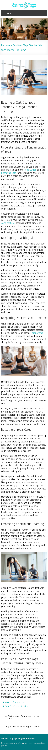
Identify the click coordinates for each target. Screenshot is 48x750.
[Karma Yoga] (24, 3)
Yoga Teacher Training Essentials (25, 726)
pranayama (37, 333)
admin (7, 702)
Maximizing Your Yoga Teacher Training (21, 717)
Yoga (7, 706)
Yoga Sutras (30, 170)
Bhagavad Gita (8, 173)
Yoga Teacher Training (19, 706)
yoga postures (8, 223)
